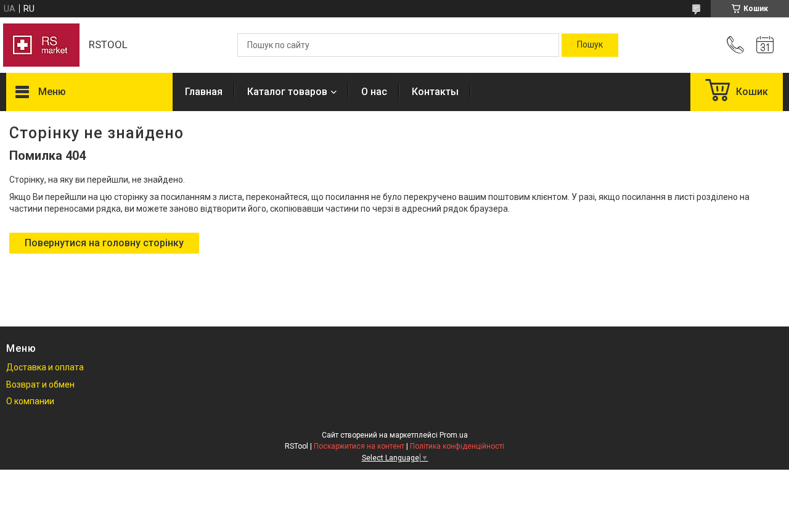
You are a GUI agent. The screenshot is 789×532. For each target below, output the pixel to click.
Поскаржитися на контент (359, 446)
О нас (374, 92)
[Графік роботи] (765, 45)
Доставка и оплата (45, 367)
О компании (30, 401)
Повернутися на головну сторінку (104, 243)
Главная (204, 92)
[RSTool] (41, 45)
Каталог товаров (287, 92)
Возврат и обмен (40, 384)
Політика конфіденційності (457, 446)
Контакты (435, 92)
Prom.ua (453, 435)
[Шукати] (590, 45)
